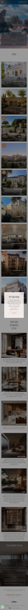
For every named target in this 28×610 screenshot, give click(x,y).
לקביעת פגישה (14, 313)
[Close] (22, 294)
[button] (2, 606)
